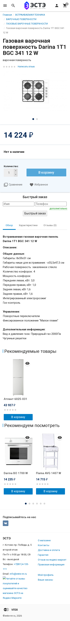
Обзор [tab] (9, 225)
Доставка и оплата (49, 550)
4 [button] (37, 503)
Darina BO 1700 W (16, 473)
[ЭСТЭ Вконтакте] (5, 523)
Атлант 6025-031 (15, 399)
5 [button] (41, 503)
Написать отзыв (26, 66)
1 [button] (33, 119)
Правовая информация (51, 564)
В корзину (46, 172)
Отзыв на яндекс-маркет (52, 559)
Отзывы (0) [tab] (50, 225)
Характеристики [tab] (28, 225)
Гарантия (43, 554)
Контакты (43, 545)
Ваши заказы (45, 579)
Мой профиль (46, 575)
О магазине (44, 540)
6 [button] (44, 503)
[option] (35, 91)
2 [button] (37, 119)
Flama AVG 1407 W (48, 473)
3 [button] (33, 503)
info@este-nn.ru (18, 573)
